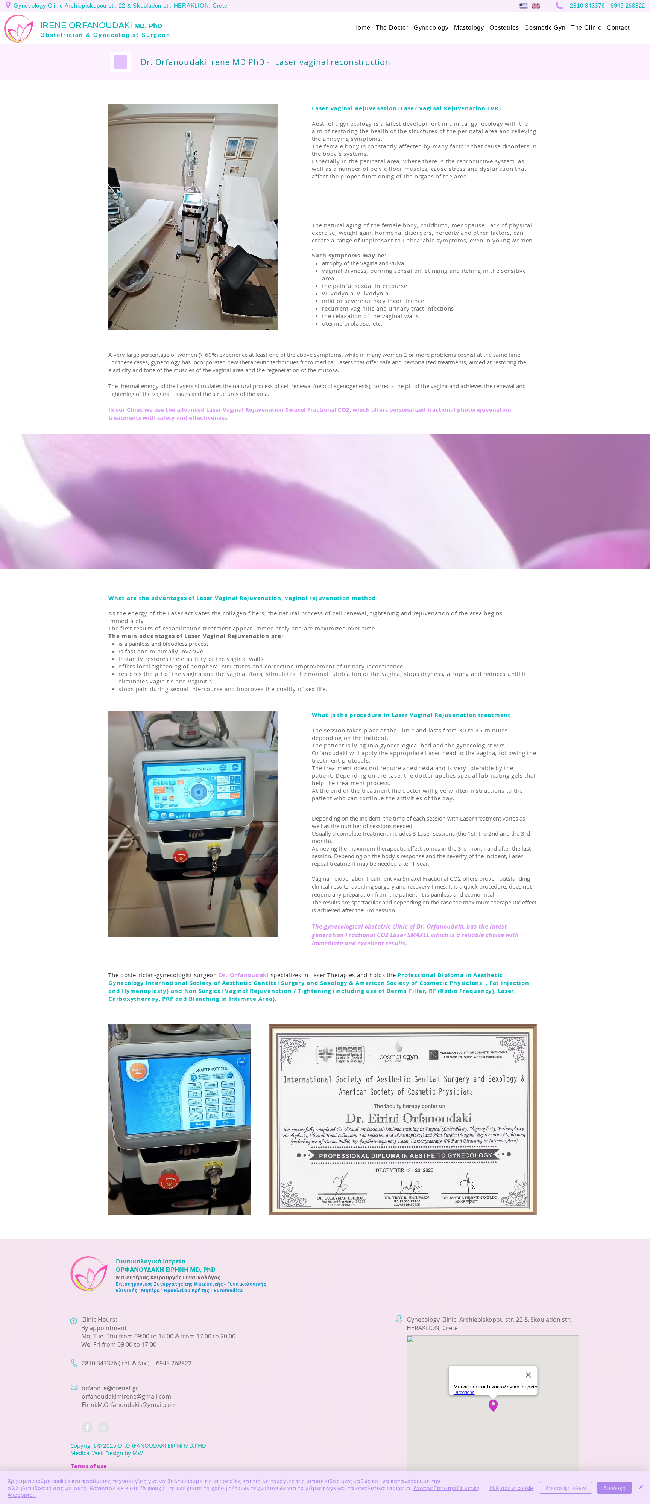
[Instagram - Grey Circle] (103, 1427)
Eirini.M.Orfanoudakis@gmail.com (129, 1404)
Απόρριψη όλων (565, 1488)
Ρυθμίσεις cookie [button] (511, 1488)
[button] (392, 28)
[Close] (640, 1487)
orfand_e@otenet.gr (110, 1388)
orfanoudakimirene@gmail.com (126, 1396)
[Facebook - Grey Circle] (87, 1427)
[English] (536, 6)
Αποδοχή (614, 1488)
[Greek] (524, 6)
